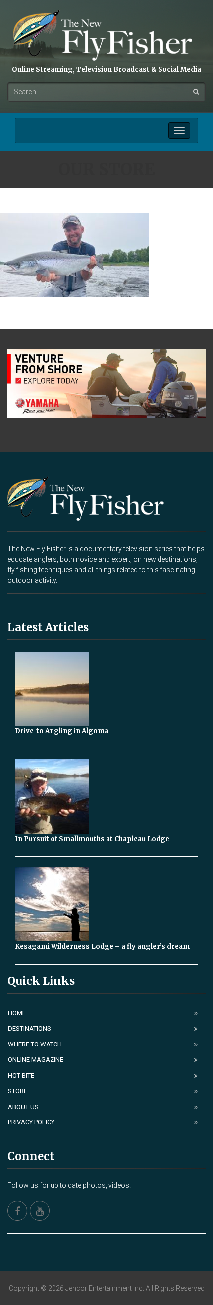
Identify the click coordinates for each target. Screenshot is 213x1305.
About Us (23, 1106)
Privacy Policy (31, 1122)
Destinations (29, 1028)
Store (17, 1091)
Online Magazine (35, 1059)
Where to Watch (35, 1044)
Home (17, 1013)
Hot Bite (21, 1075)
